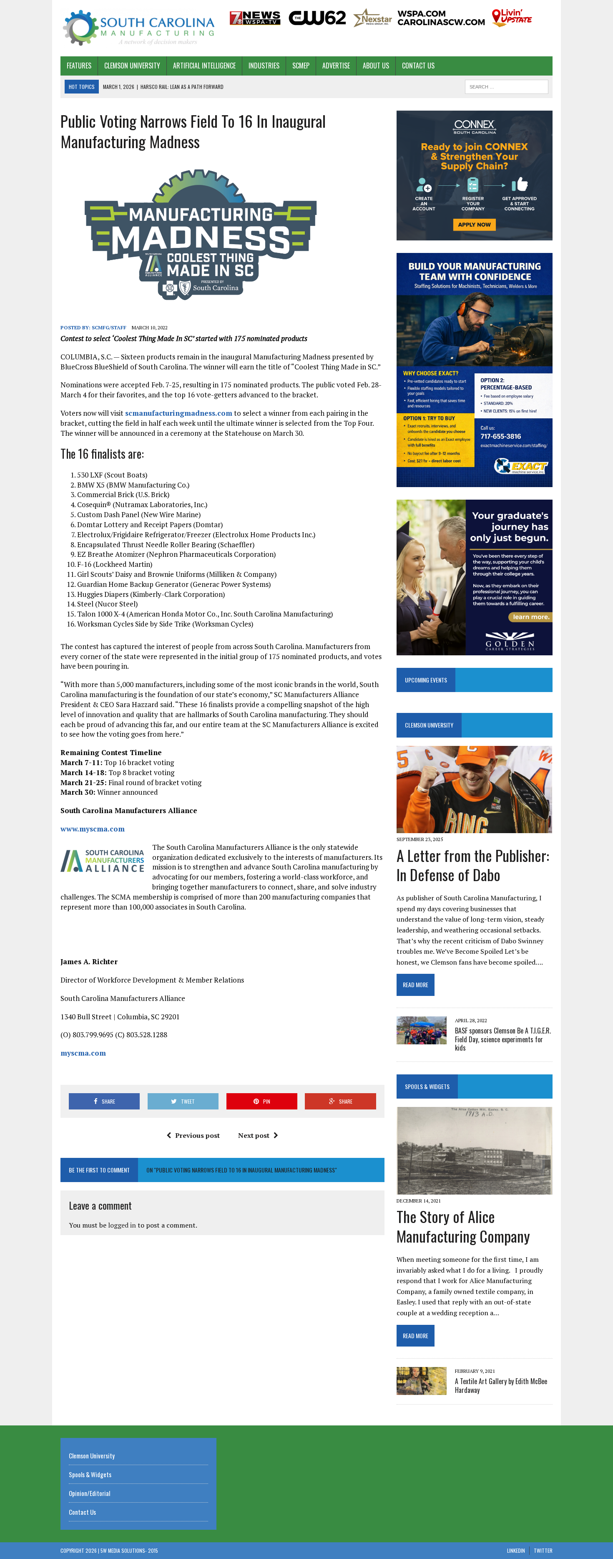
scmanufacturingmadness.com (178, 413)
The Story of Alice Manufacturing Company (463, 1226)
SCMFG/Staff (109, 327)
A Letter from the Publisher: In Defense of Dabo (473, 865)
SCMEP (300, 66)
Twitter (543, 1550)
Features (79, 66)
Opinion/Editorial (89, 1493)
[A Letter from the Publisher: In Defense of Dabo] (474, 827)
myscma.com (83, 1053)
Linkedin (516, 1550)
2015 (153, 1550)
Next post (253, 1135)
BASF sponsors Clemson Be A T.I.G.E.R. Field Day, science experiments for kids (503, 1039)
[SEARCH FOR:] (506, 86)
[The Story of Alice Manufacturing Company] (474, 1189)
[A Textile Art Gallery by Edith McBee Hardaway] (422, 1389)
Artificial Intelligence (204, 66)
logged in (122, 1225)
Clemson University (132, 66)
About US (376, 66)
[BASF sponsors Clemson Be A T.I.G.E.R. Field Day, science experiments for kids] (422, 1038)
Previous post (197, 1135)
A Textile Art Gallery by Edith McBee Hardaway (501, 1385)
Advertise (336, 66)
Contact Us (418, 66)
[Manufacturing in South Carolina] (138, 28)
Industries (264, 66)
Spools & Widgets (427, 1086)
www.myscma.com (92, 829)
